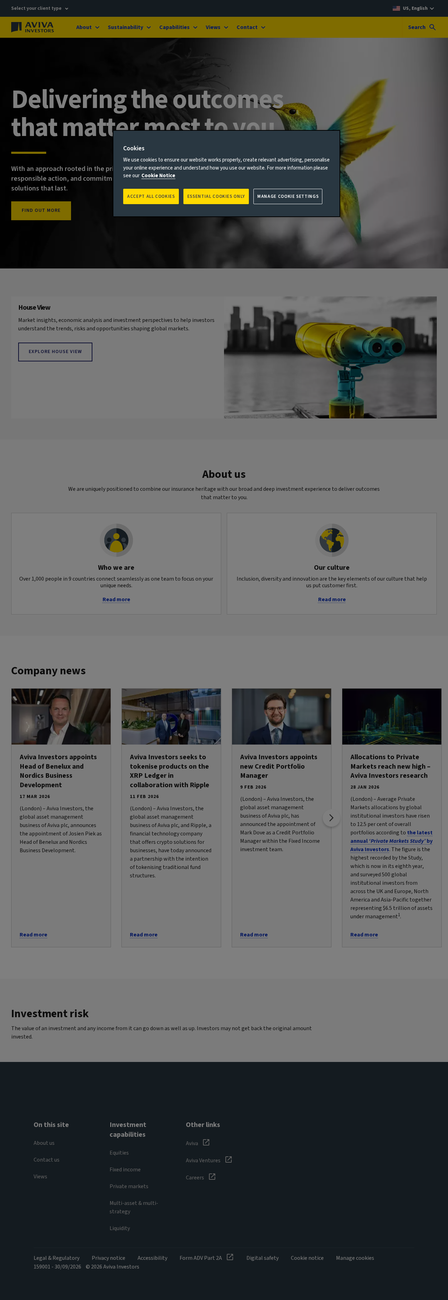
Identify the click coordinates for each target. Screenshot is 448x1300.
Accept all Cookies (151, 196)
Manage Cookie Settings (287, 196)
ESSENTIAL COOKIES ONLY (216, 196)
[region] (226, 173)
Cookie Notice (158, 175)
